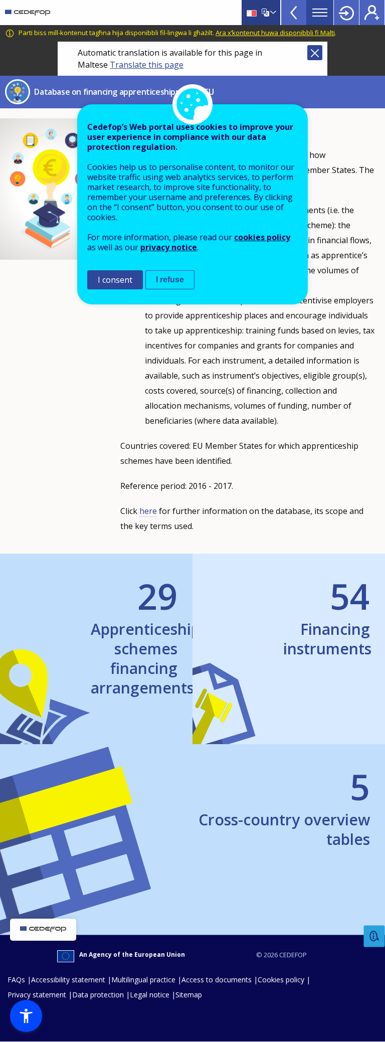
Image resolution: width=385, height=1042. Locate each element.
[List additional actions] (272, 12)
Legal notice (149, 994)
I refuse (170, 279)
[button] (26, 1016)
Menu (319, 13)
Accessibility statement (68, 979)
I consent (115, 279)
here (148, 510)
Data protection (98, 994)
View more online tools (293, 12)
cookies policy (262, 237)
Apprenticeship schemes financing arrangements (134, 636)
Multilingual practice (143, 979)
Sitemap (188, 994)
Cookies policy (281, 979)
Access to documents (216, 979)
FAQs (16, 979)
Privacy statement (37, 994)
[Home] (27, 12)
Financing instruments (326, 616)
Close (314, 52)
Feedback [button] (374, 936)
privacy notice (168, 247)
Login (346, 12)
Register (371, 12)
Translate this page (146, 64)
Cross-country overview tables (284, 806)
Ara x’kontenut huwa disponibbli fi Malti (275, 32)
